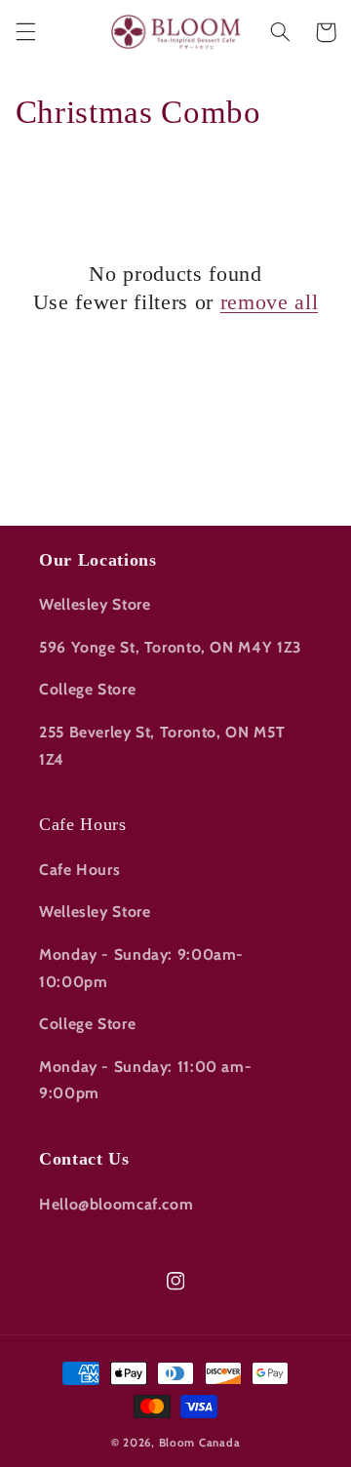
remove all (269, 302)
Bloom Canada (200, 1442)
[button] (25, 32)
